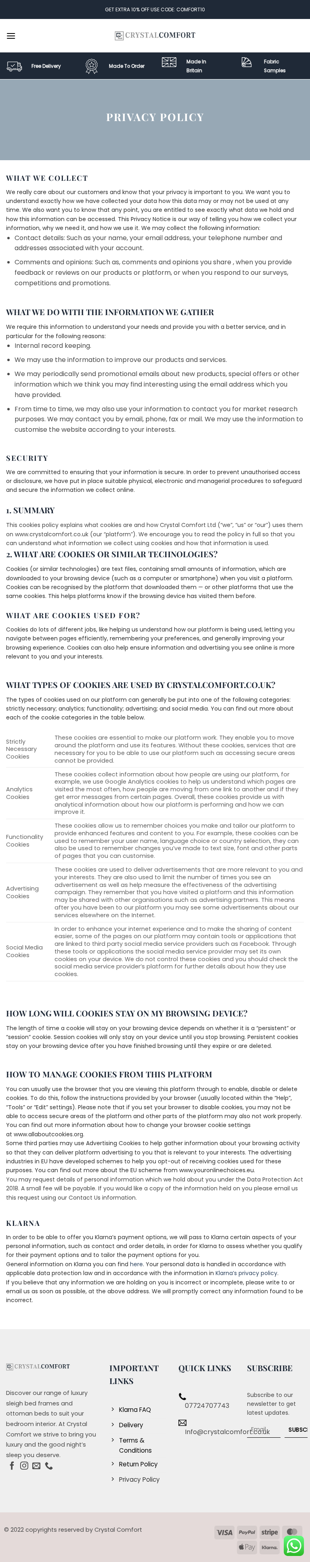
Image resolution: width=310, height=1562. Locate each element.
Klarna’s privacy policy (245, 1273)
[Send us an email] (36, 1466)
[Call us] (49, 1466)
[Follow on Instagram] (24, 1466)
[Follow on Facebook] (12, 1466)
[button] (11, 36)
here (135, 1264)
